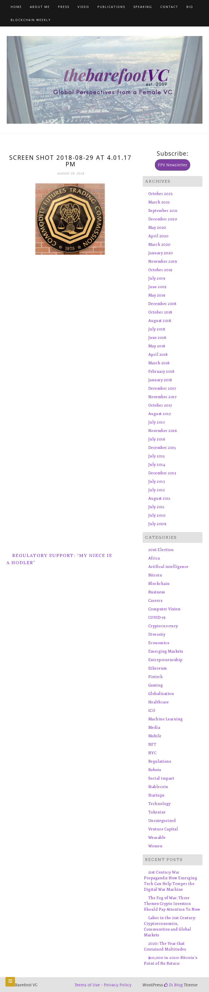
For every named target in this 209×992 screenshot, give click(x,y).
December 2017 (162, 388)
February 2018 (161, 371)
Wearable (157, 837)
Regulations (159, 761)
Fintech (155, 676)
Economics (158, 643)
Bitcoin (155, 575)
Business (156, 592)
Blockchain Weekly (31, 20)
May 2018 (156, 346)
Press (63, 7)
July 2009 (157, 524)
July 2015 (156, 456)
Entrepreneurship (165, 660)
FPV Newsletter (172, 164)
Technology (159, 803)
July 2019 (156, 278)
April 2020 (158, 236)
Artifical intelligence (168, 566)
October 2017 (160, 405)
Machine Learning (165, 719)
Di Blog (175, 984)
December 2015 (162, 447)
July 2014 (156, 464)
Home (16, 7)
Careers (155, 600)
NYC (152, 753)
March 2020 (159, 244)
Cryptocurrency (163, 626)
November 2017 (162, 397)
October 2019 (160, 270)
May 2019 (156, 295)
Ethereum (157, 668)
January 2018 (160, 380)
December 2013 (162, 473)
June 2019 (157, 287)
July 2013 (156, 481)
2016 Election (161, 549)
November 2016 (162, 430)
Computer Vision (164, 609)
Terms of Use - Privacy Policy (103, 984)
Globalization (161, 693)
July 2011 (156, 507)
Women (155, 846)
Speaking (142, 7)
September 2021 (163, 210)
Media (154, 727)
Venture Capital (163, 829)
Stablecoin (158, 786)
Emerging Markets (165, 651)
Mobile (155, 736)
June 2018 (157, 337)
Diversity (156, 634)
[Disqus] (70, 327)
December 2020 (162, 219)
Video (83, 7)
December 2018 (162, 303)
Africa (154, 558)
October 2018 (160, 312)
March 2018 (159, 363)
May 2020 (157, 227)
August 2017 (159, 413)
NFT (152, 744)
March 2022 (159, 202)
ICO (151, 710)
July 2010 (156, 515)
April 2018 (158, 354)
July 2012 (156, 490)
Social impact (161, 778)
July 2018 (156, 329)
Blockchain (159, 583)
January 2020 (160, 253)
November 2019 (162, 261)
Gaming (155, 685)
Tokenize (157, 812)
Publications (111, 7)
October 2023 (160, 193)
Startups (156, 795)
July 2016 (156, 439)
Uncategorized (162, 820)
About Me (40, 7)
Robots (154, 770)
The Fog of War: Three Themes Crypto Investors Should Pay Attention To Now (172, 904)
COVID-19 (157, 617)
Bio (189, 7)
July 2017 (156, 422)
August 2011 (159, 498)
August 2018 (159, 320)
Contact (169, 7)
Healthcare (158, 702)
